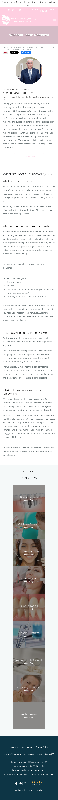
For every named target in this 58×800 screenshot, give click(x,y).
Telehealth (20, 2)
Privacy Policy (42, 747)
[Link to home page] (25, 19)
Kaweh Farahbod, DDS (38, 47)
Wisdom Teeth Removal (22, 50)
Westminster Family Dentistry (14, 47)
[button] (29, 156)
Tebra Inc (28, 747)
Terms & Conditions (12, 754)
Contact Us (50, 754)
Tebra (40, 790)
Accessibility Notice (33, 754)
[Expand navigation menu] (54, 19)
